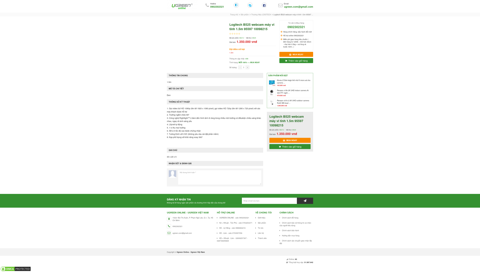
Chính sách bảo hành (290, 230)
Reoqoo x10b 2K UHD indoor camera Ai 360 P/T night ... (292, 91)
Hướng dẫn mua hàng (290, 235)
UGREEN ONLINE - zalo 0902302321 (234, 217)
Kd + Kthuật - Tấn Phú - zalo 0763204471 (235, 223)
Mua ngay (298, 54)
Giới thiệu (261, 217)
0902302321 (217, 6)
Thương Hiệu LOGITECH (261, 14)
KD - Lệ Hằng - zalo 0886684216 (232, 228)
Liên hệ (261, 233)
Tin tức (260, 228)
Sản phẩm (245, 14)
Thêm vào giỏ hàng (298, 60)
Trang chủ (234, 14)
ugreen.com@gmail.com (298, 6)
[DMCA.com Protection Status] (15, 268)
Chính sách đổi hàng (290, 217)
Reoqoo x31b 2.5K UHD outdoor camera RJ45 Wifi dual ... (293, 101)
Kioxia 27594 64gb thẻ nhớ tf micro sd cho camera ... (293, 81)
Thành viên (262, 238)
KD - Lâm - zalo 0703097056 (230, 233)
